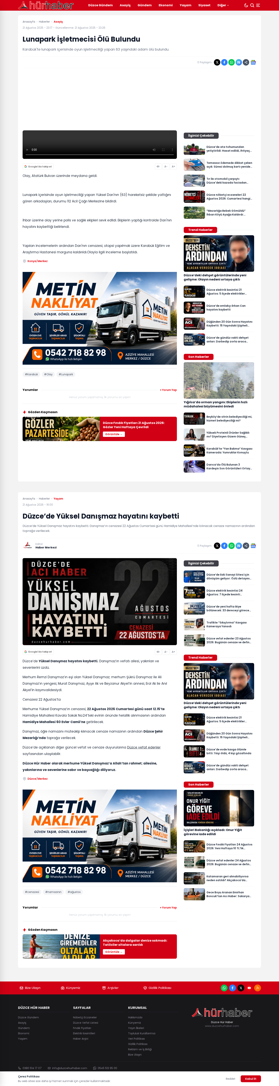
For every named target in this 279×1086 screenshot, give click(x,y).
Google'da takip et (40, 166)
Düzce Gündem (100, 5)
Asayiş (125, 5)
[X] (240, 988)
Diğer (222, 5)
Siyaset (204, 5)
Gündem (145, 5)
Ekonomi (166, 5)
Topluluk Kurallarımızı (141, 1033)
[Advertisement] (139, 99)
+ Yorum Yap (168, 390)
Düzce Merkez (38, 779)
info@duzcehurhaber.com (69, 1068)
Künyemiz (73, 988)
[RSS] (257, 988)
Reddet (230, 1079)
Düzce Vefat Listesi (85, 1023)
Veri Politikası (136, 1039)
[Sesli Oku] (158, 166)
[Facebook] (232, 988)
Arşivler (113, 988)
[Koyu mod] (246, 5)
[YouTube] (249, 988)
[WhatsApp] (224, 988)
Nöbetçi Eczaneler (85, 1017)
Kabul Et (250, 1079)
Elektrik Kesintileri (84, 1033)
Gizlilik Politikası (160, 988)
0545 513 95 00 (107, 1068)
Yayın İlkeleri (136, 1028)
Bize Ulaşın (32, 988)
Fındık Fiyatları (82, 1028)
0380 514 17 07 (32, 1068)
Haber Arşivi (80, 1039)
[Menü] (258, 5)
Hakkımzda (135, 1017)
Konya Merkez (38, 261)
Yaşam (185, 5)
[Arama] (252, 5)
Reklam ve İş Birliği (140, 1049)
